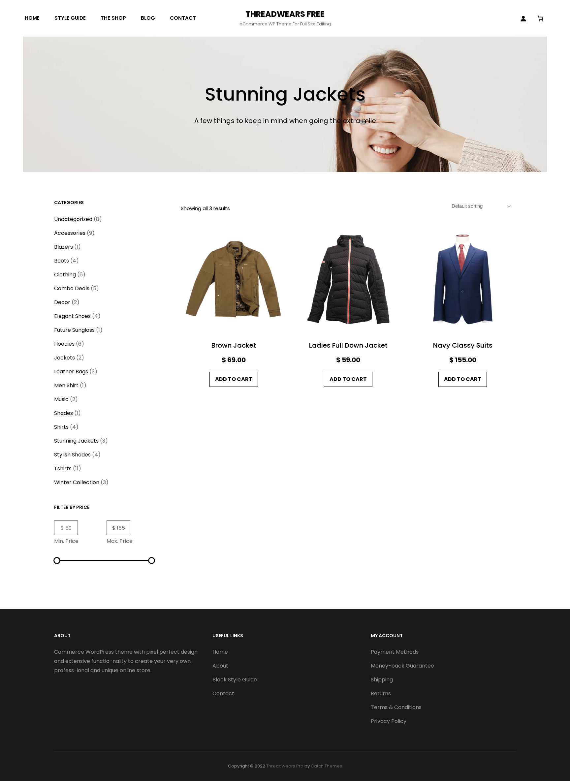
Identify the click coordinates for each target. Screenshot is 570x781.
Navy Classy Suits (462, 345)
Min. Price (66, 541)
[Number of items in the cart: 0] (540, 18)
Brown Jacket (233, 345)
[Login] (523, 18)
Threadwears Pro (284, 766)
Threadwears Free (285, 14)
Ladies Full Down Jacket (348, 345)
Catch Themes (326, 766)
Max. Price (120, 541)
